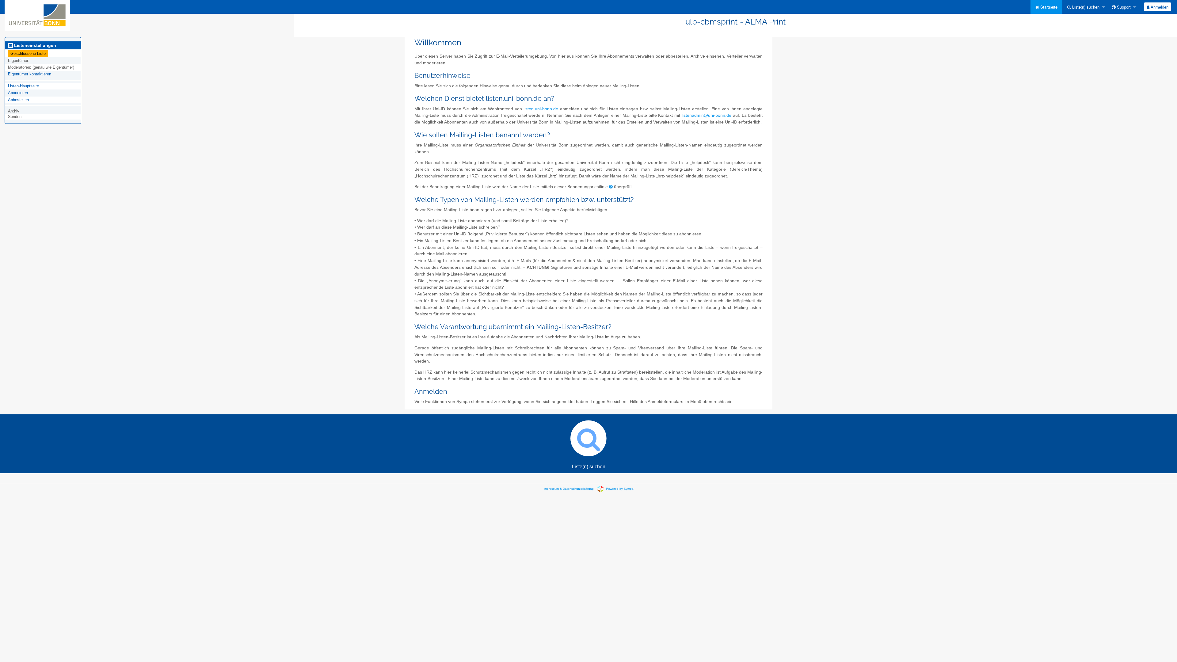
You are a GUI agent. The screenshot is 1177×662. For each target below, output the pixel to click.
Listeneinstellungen (34, 45)
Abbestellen (18, 99)
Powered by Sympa (620, 488)
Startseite (1048, 7)
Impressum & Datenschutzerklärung (568, 488)
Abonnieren (18, 92)
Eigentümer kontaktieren (29, 74)
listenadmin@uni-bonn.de (706, 115)
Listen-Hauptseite (23, 86)
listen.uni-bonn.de (541, 109)
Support (1123, 7)
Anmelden (1158, 7)
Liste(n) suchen (1085, 7)
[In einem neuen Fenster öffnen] (611, 187)
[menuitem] (1046, 7)
